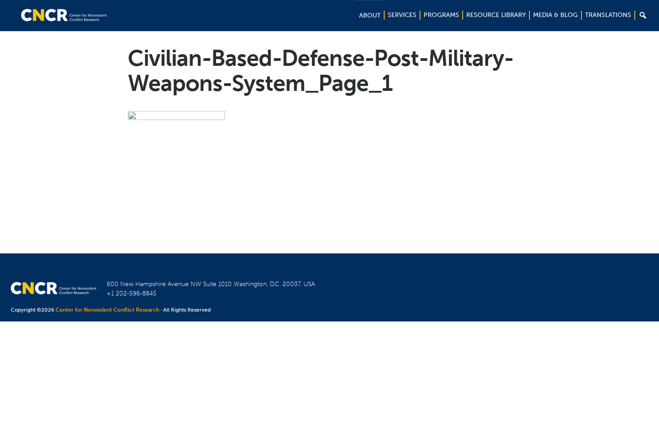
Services (402, 15)
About (370, 15)
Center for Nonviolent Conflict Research (107, 310)
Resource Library (496, 15)
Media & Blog (555, 15)
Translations (608, 15)
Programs (441, 15)
